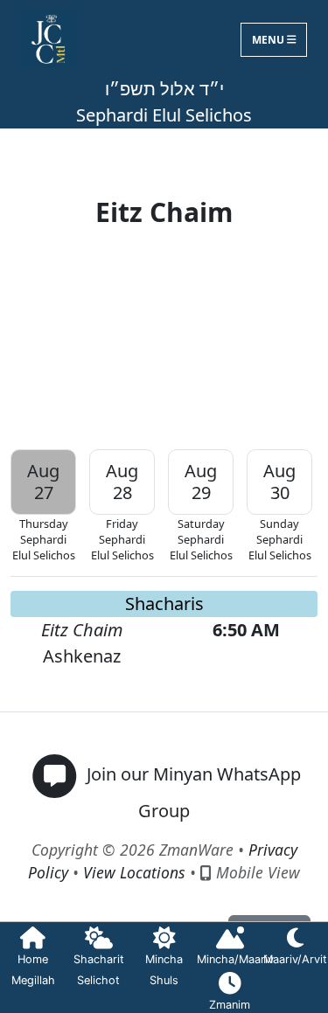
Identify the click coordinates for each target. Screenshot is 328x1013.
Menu (269, 39)
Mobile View (256, 872)
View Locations (134, 872)
